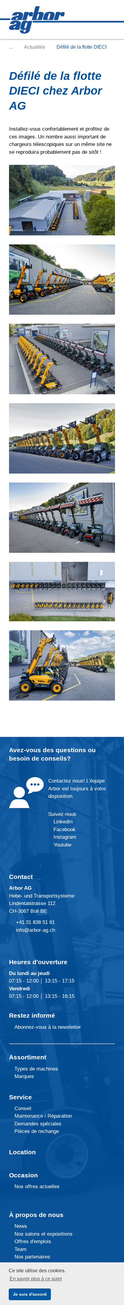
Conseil (22, 1108)
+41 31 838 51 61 (35, 922)
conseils (54, 758)
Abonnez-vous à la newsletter (47, 1027)
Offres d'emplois (32, 1241)
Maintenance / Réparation (42, 1116)
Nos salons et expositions (43, 1234)
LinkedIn (63, 822)
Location (22, 1152)
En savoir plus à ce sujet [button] (36, 1278)
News (20, 1226)
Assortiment (27, 1057)
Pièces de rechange (36, 1131)
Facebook (64, 829)
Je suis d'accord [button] (30, 1294)
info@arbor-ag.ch (35, 930)
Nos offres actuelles (36, 1186)
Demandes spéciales (37, 1124)
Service (20, 1097)
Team (19, 1249)
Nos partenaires (31, 1257)
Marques (23, 1076)
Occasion (23, 1175)
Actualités (34, 47)
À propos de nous (36, 1214)
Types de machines (35, 1069)
